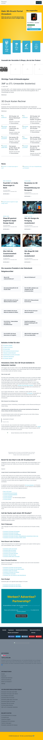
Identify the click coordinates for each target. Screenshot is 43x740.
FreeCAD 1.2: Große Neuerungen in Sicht (10, 185)
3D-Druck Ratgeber (29, 485)
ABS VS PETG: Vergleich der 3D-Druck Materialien (32, 334)
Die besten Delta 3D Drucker (9, 550)
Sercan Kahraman (14, 123)
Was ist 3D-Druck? (7, 491)
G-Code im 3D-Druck (8, 347)
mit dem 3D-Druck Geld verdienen (25, 385)
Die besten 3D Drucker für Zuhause (11, 572)
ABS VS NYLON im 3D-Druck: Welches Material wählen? (11, 300)
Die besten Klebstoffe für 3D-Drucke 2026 (11, 288)
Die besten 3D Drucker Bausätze (10, 553)
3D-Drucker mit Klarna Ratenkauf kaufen (14, 117)
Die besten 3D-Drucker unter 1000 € (9, 693)
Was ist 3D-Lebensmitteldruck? (9, 278)
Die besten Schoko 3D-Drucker (10, 570)
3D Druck (26, 216)
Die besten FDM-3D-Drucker (9, 554)
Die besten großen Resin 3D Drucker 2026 (14, 147)
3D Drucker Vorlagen (7, 345)
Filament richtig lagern (6, 723)
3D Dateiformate (5, 717)
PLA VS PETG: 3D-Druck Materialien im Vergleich (10, 334)
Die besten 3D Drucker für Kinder (10, 533)
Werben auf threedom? (13, 632)
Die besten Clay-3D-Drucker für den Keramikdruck (14, 575)
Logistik (39, 426)
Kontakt (4, 630)
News (8, 216)
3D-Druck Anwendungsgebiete (10, 494)
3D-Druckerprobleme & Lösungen (8, 715)
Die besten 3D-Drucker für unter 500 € (12, 584)
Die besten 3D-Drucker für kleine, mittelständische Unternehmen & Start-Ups (20, 536)
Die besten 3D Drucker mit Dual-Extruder (12, 567)
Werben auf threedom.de (33, 605)
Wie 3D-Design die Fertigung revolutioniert (31, 220)
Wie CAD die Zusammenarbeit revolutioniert (9, 253)
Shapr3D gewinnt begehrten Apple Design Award (9, 220)
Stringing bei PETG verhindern (8, 721)
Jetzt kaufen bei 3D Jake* (34, 29)
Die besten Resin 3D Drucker (9, 551)
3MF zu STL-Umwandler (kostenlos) (18, 83)
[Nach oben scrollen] (40, 735)
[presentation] (4, 117)
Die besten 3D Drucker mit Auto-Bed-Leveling (13, 569)
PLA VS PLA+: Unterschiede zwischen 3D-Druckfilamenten (11, 323)
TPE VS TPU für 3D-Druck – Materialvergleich (31, 311)
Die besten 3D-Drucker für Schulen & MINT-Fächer (35, 148)
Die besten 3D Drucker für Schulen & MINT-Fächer (14, 537)
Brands (4, 216)
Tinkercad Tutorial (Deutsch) (9, 352)
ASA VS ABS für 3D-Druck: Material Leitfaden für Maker (11, 311)
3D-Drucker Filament (7, 358)
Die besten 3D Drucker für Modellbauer (12, 534)
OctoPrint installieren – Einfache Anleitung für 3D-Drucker (31, 323)
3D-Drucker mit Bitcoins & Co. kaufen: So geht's (35, 117)
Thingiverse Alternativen (8, 356)
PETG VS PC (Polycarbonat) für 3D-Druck (31, 300)
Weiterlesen (4, 95)
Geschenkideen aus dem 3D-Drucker (11, 354)
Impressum (11, 630)
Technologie (10, 249)
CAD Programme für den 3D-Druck (11, 351)
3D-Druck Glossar (7, 499)
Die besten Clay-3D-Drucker (35, 127)
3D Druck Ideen (6, 349)
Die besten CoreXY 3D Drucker (10, 548)
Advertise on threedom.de (25, 610)
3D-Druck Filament (7, 497)
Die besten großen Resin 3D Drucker (11, 556)
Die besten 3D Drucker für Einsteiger (11, 531)
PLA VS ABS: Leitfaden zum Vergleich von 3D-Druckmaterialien (31, 289)
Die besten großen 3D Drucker (8, 701)
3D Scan (30, 216)
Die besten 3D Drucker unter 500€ (9, 691)
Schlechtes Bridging (5, 719)
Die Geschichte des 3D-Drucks (10, 493)
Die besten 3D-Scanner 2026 (14, 138)
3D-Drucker (29, 393)
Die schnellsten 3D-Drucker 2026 (35, 138)
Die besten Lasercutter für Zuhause (14, 128)
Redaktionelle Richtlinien (22, 630)
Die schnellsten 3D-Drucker (9, 573)
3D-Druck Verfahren (7, 496)
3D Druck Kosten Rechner (13, 101)
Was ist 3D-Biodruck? (30, 277)
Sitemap (33, 632)
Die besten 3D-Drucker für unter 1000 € (12, 586)
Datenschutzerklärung (35, 630)
